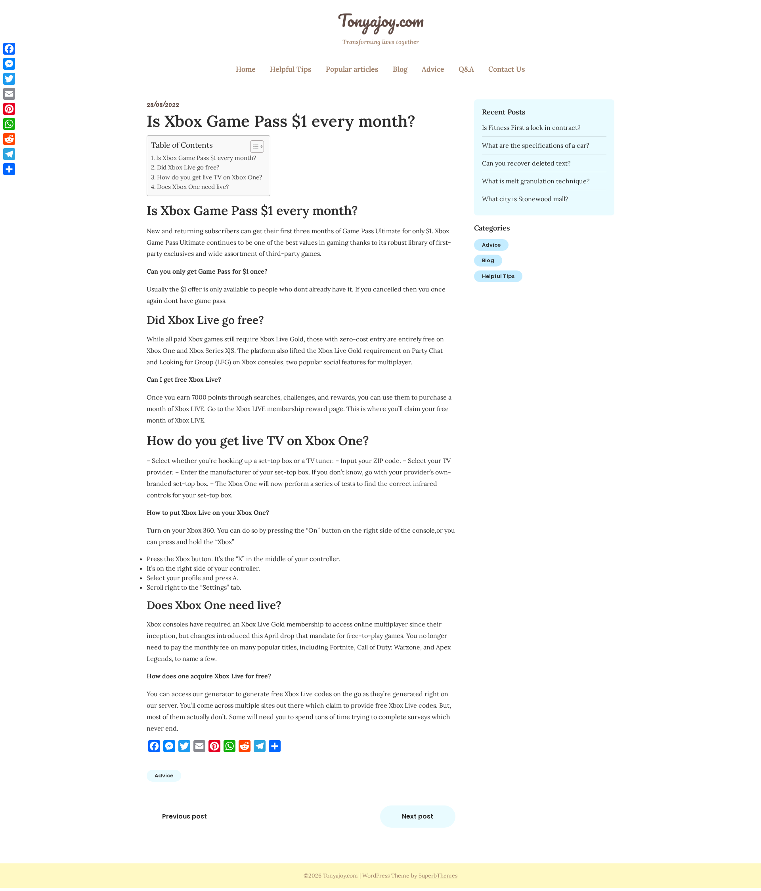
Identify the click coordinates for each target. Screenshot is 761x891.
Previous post (184, 816)
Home (246, 69)
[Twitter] (9, 78)
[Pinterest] (9, 108)
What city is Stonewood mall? (525, 199)
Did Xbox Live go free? (188, 167)
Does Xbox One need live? (193, 186)
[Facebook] (9, 48)
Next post (417, 816)
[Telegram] (9, 154)
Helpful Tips (291, 69)
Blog (400, 69)
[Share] (9, 169)
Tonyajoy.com (381, 20)
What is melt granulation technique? (536, 181)
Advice (433, 69)
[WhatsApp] (9, 123)
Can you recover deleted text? (526, 163)
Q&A (466, 69)
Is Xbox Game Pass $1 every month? (206, 158)
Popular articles (352, 69)
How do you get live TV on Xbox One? (209, 177)
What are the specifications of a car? (535, 145)
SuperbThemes (438, 875)
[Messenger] (9, 63)
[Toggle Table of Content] (253, 146)
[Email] (9, 93)
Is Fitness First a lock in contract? (531, 127)
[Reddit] (9, 139)
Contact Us (506, 69)
